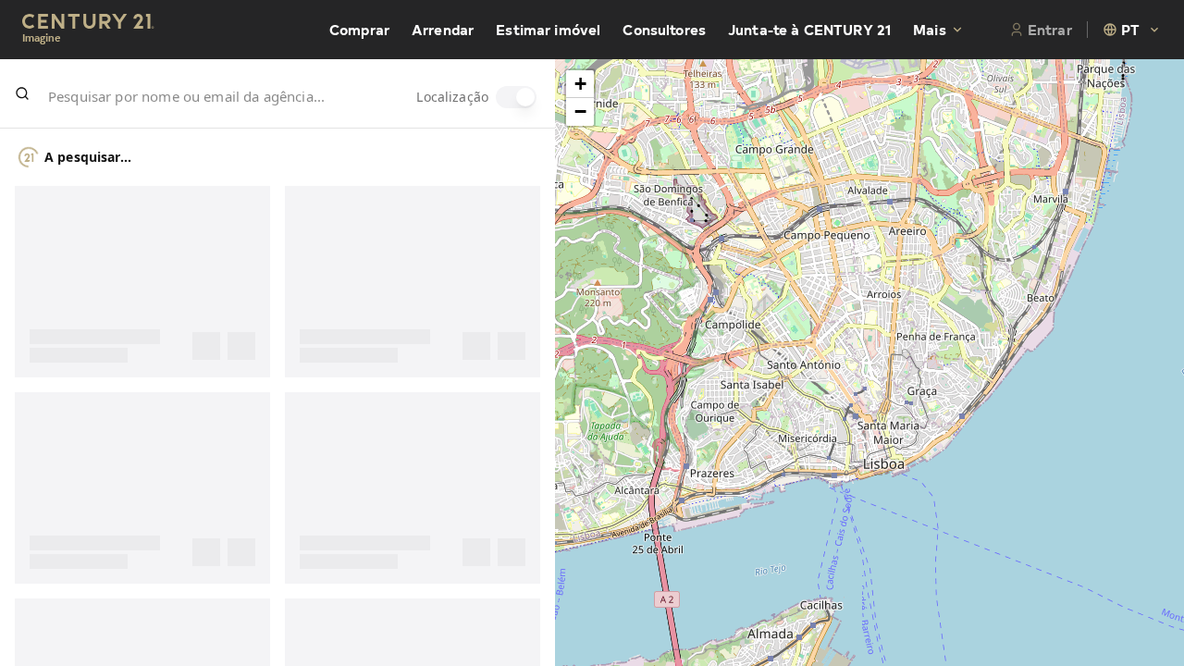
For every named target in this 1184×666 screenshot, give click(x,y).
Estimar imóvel (548, 29)
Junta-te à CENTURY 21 (809, 29)
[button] (580, 84)
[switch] (516, 97)
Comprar (359, 29)
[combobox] (1132, 29)
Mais (929, 29)
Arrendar (443, 29)
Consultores (664, 29)
